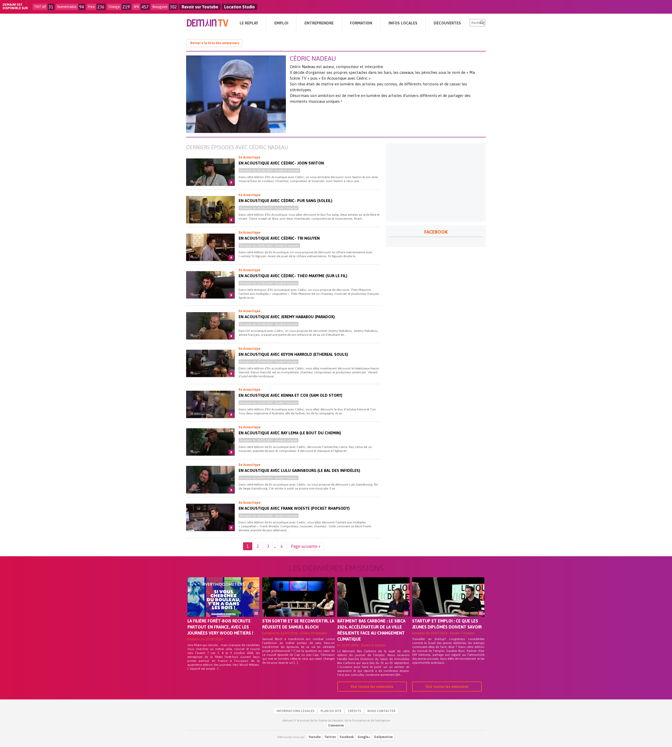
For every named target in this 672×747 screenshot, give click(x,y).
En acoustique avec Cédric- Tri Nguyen (279, 238)
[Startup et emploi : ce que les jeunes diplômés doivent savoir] (448, 604)
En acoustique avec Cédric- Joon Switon (281, 163)
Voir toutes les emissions (371, 686)
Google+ (364, 737)
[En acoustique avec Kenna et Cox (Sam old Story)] (210, 404)
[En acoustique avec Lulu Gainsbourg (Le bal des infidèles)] (210, 479)
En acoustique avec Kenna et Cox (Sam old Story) (290, 395)
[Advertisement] (435, 182)
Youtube (315, 737)
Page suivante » (306, 546)
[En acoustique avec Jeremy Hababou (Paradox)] (210, 325)
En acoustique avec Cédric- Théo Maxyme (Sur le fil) (293, 276)
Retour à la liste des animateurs (214, 43)
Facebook (347, 737)
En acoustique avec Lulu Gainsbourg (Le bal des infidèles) (299, 470)
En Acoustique (249, 157)
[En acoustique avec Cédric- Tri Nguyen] (210, 247)
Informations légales (295, 711)
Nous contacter (381, 711)
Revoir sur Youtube (200, 6)
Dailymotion (383, 737)
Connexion (336, 725)
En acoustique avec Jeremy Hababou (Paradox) (287, 317)
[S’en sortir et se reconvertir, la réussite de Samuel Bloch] (298, 604)
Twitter (330, 737)
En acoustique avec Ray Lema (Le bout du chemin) (290, 433)
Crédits (354, 711)
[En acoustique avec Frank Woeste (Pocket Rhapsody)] (210, 517)
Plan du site (331, 711)
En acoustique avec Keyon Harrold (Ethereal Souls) (293, 354)
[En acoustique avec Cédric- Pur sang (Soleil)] (210, 209)
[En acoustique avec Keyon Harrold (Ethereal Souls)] (210, 363)
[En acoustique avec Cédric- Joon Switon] (210, 172)
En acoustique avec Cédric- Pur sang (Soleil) (285, 200)
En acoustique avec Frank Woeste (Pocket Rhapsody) (294, 508)
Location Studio (239, 6)
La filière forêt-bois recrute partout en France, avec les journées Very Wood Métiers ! (220, 627)
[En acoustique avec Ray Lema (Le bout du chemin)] (210, 442)
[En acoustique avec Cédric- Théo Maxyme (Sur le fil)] (210, 284)
